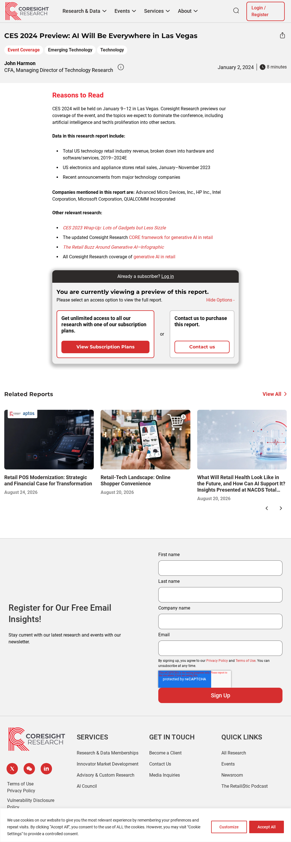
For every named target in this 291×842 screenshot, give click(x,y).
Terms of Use (245, 661)
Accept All (266, 827)
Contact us (202, 347)
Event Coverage (24, 50)
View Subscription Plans (105, 347)
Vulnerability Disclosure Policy (30, 804)
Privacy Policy (217, 661)
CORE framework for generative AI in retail (171, 237)
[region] (145, 825)
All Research (233, 753)
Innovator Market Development (107, 764)
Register (260, 14)
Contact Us (160, 764)
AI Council (87, 786)
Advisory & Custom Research (105, 775)
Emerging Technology (70, 50)
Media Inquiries (164, 775)
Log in (167, 276)
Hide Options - (220, 300)
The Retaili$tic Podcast (244, 786)
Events (228, 764)
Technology (112, 50)
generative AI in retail (154, 256)
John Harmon (20, 63)
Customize (229, 827)
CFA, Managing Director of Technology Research (58, 70)
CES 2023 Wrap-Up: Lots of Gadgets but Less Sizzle (114, 227)
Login (257, 8)
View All (272, 394)
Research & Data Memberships (107, 753)
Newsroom (232, 775)
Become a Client (165, 753)
